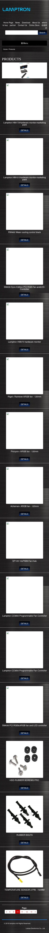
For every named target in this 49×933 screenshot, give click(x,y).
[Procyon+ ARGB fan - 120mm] (24, 430)
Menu (25, 43)
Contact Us (22, 25)
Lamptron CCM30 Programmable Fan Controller (24, 615)
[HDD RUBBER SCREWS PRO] (24, 759)
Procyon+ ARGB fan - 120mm (24, 451)
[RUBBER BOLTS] (24, 814)
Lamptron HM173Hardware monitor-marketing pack (24, 123)
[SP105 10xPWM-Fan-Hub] (24, 540)
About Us (36, 22)
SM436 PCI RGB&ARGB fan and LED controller (24, 725)
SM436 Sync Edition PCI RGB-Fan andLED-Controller (24, 288)
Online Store (34, 25)
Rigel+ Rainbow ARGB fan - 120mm (24, 396)
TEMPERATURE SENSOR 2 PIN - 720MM (24, 889)
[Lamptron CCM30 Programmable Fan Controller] (24, 594)
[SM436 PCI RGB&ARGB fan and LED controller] (24, 704)
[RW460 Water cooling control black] (24, 211)
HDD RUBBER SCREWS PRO (24, 780)
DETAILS (24, 130)
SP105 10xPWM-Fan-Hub (24, 560)
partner (13, 25)
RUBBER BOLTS (24, 834)
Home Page (8, 22)
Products (12, 49)
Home (5, 49)
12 (27, 912)
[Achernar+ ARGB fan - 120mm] (24, 485)
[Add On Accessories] (24, 9)
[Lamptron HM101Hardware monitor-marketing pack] (24, 156)
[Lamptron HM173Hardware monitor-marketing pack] (24, 101)
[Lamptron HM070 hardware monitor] (24, 320)
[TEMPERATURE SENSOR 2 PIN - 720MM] (24, 868)
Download (26, 22)
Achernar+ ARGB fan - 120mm (24, 506)
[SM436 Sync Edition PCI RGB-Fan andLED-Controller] (24, 266)
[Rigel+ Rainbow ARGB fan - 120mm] (24, 375)
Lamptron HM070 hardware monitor (24, 341)
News (17, 22)
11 (22, 912)
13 (31, 912)
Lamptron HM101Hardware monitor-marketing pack (24, 178)
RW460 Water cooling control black (24, 232)
